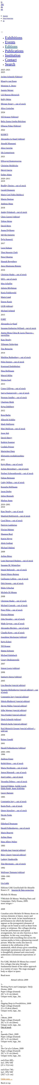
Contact (11, 60)
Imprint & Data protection (23, 890)
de (2, 7)
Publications (14, 51)
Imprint (5, 16)
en (2, 9)
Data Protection (8, 18)
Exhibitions (13, 38)
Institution (12, 55)
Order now (5, 1079)
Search (10, 64)
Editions (11, 46)
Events (10, 42)
